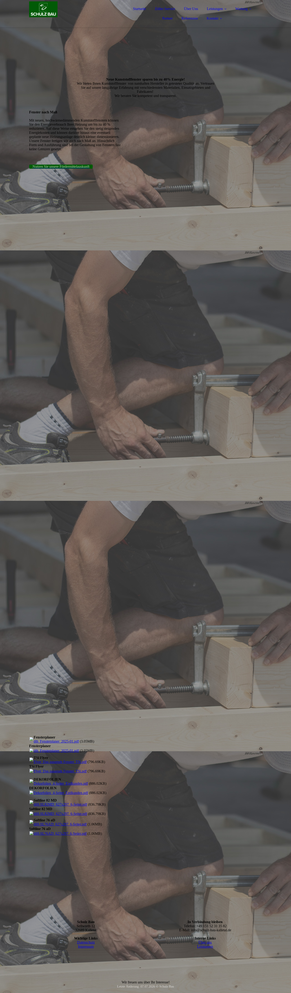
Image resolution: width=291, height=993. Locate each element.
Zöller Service (165, 9)
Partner (167, 18)
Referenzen (189, 18)
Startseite (139, 9)
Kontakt (212, 18)
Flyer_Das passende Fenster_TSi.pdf (60, 762)
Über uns (205, 942)
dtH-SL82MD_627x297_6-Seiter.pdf (60, 804)
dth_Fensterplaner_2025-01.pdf (56, 741)
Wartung (241, 9)
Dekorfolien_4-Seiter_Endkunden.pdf (61, 783)
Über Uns (191, 9)
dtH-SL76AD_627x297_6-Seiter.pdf (60, 824)
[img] (69, 16)
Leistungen (215, 9)
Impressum (86, 946)
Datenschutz (86, 942)
